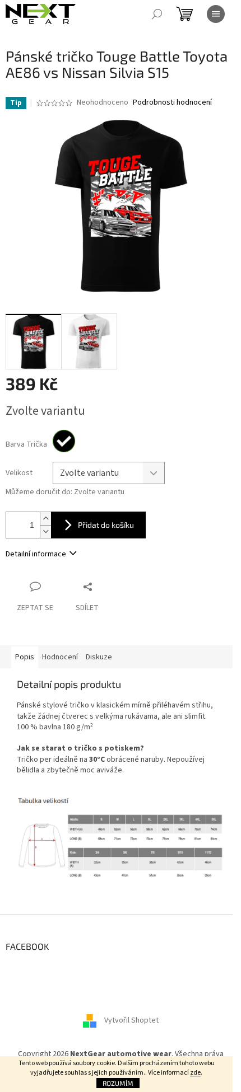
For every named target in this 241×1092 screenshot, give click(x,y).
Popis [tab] (24, 657)
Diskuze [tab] (99, 657)
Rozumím (118, 1083)
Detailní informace (36, 554)
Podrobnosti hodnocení (172, 102)
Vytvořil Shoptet (131, 1020)
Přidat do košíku (106, 524)
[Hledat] (157, 14)
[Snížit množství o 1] (45, 531)
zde (195, 1072)
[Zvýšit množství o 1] (45, 518)
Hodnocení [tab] (60, 657)
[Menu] (216, 14)
